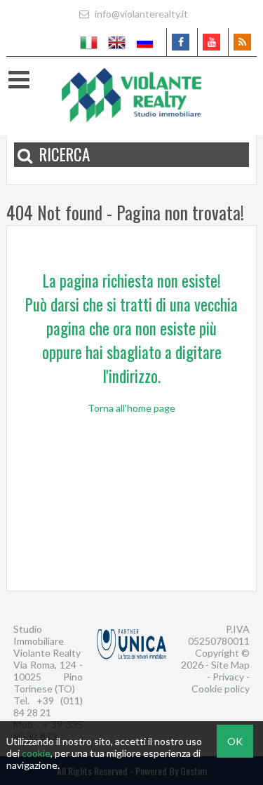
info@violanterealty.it (140, 14)
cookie (36, 753)
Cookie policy (220, 689)
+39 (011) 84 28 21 (48, 706)
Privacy (228, 677)
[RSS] (242, 42)
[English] (117, 42)
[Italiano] (89, 42)
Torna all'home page (131, 408)
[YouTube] (211, 42)
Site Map (230, 665)
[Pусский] (145, 42)
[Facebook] (180, 42)
